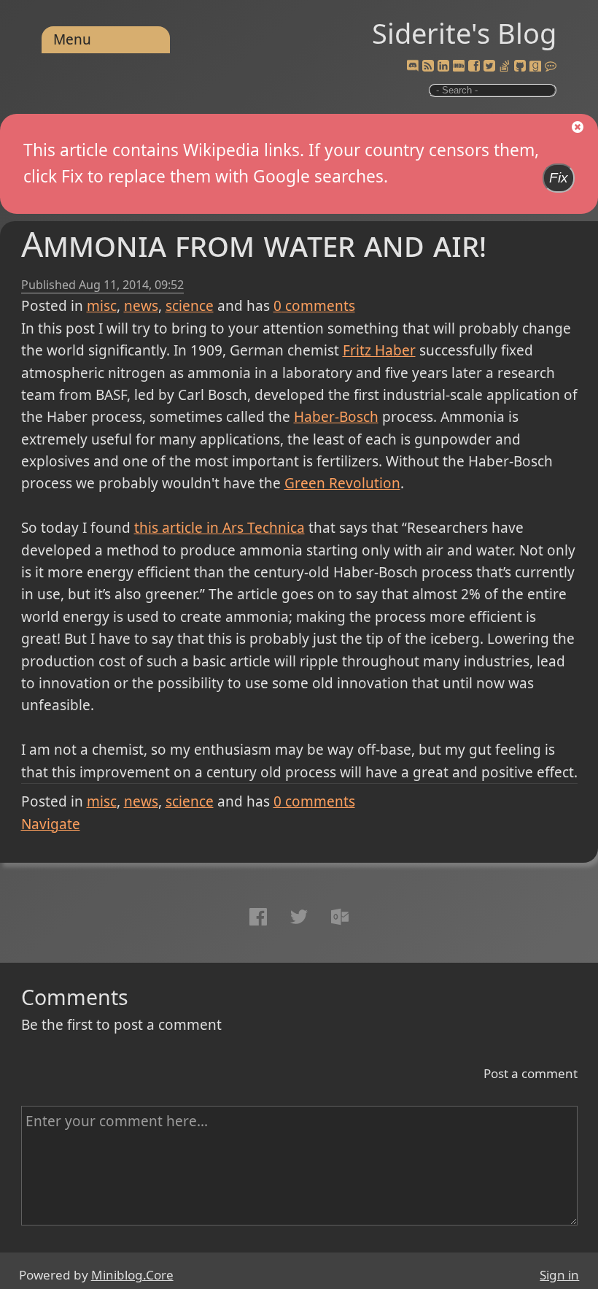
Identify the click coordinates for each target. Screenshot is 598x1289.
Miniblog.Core (132, 1274)
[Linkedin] (443, 66)
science (190, 305)
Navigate (50, 824)
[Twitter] (489, 66)
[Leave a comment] (550, 66)
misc (102, 305)
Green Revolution (342, 483)
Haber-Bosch (336, 416)
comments (314, 305)
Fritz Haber (379, 350)
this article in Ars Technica (219, 527)
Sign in (559, 1274)
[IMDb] (459, 66)
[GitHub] (520, 66)
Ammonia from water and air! (253, 243)
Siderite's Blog (464, 33)
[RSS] (428, 66)
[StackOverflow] (504, 66)
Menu (72, 39)
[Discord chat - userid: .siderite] (413, 66)
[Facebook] (474, 66)
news (141, 305)
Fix (558, 177)
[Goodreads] (535, 66)
